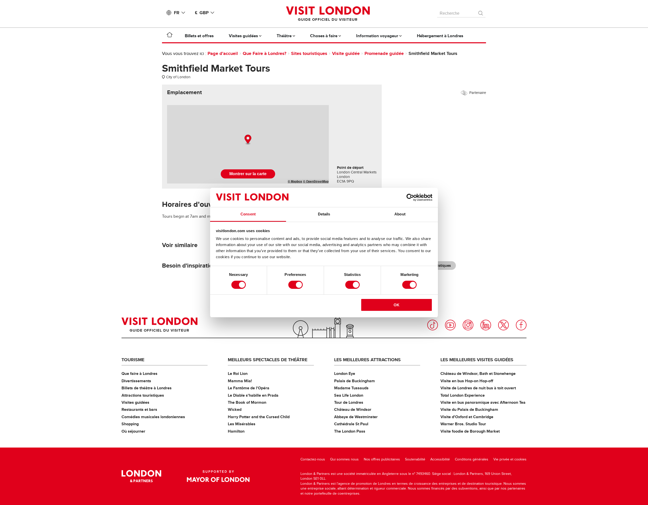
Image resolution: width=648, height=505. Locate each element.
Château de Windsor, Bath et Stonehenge (478, 373)
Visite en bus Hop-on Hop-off (466, 381)
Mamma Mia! (240, 381)
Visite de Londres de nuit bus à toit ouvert (478, 388)
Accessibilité (440, 459)
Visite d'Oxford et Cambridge (466, 417)
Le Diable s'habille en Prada (253, 395)
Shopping (130, 424)
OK (396, 305)
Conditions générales (471, 459)
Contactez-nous (312, 459)
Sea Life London (348, 395)
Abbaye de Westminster (356, 417)
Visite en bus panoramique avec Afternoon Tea (482, 402)
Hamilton (236, 431)
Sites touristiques (309, 53)
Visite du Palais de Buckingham (469, 409)
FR (176, 12)
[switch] (295, 285)
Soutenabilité (415, 459)
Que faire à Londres (139, 373)
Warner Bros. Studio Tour (463, 424)
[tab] (184, 92)
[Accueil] (169, 36)
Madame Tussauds (351, 388)
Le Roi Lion (238, 373)
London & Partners (141, 476)
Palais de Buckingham (354, 381)
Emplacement (184, 92)
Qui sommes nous (344, 459)
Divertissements (136, 381)
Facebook (521, 325)
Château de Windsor (352, 409)
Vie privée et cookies (509, 459)
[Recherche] (480, 12)
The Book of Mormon (247, 402)
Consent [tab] (248, 214)
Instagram (468, 325)
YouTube (450, 325)
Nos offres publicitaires (382, 459)
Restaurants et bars (139, 409)
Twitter (503, 325)
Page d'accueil (223, 53)
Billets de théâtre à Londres (147, 388)
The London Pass (349, 431)
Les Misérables (241, 424)
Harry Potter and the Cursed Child (259, 417)
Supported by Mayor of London (218, 476)
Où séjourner (133, 431)
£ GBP (202, 12)
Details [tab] (324, 214)
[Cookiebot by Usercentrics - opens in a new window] (410, 197)
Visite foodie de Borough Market (470, 431)
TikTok (432, 325)
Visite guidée (346, 53)
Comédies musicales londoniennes (153, 417)
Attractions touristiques (143, 395)
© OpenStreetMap (316, 181)
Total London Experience (462, 395)
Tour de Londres (348, 402)
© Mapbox (295, 181)
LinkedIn (485, 325)
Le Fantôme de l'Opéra (248, 388)
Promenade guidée (384, 53)
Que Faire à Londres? (264, 53)
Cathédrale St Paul (351, 424)
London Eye (344, 373)
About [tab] (400, 214)
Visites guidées (135, 402)
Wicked (234, 409)
